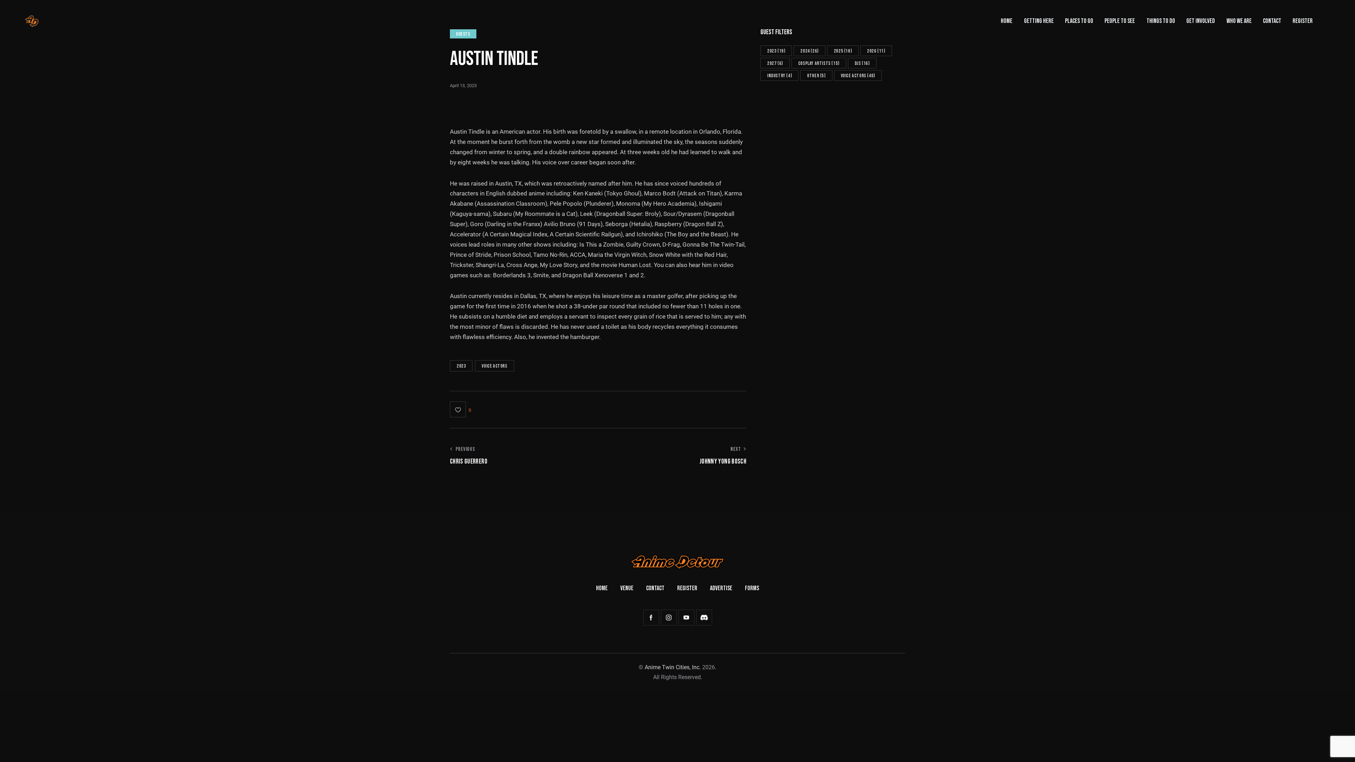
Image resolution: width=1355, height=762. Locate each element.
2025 (843, 51)
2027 (775, 63)
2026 (876, 51)
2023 (461, 366)
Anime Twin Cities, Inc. (673, 667)
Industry (779, 76)
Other (816, 76)
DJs (862, 63)
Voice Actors (494, 366)
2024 (809, 51)
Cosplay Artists (818, 63)
